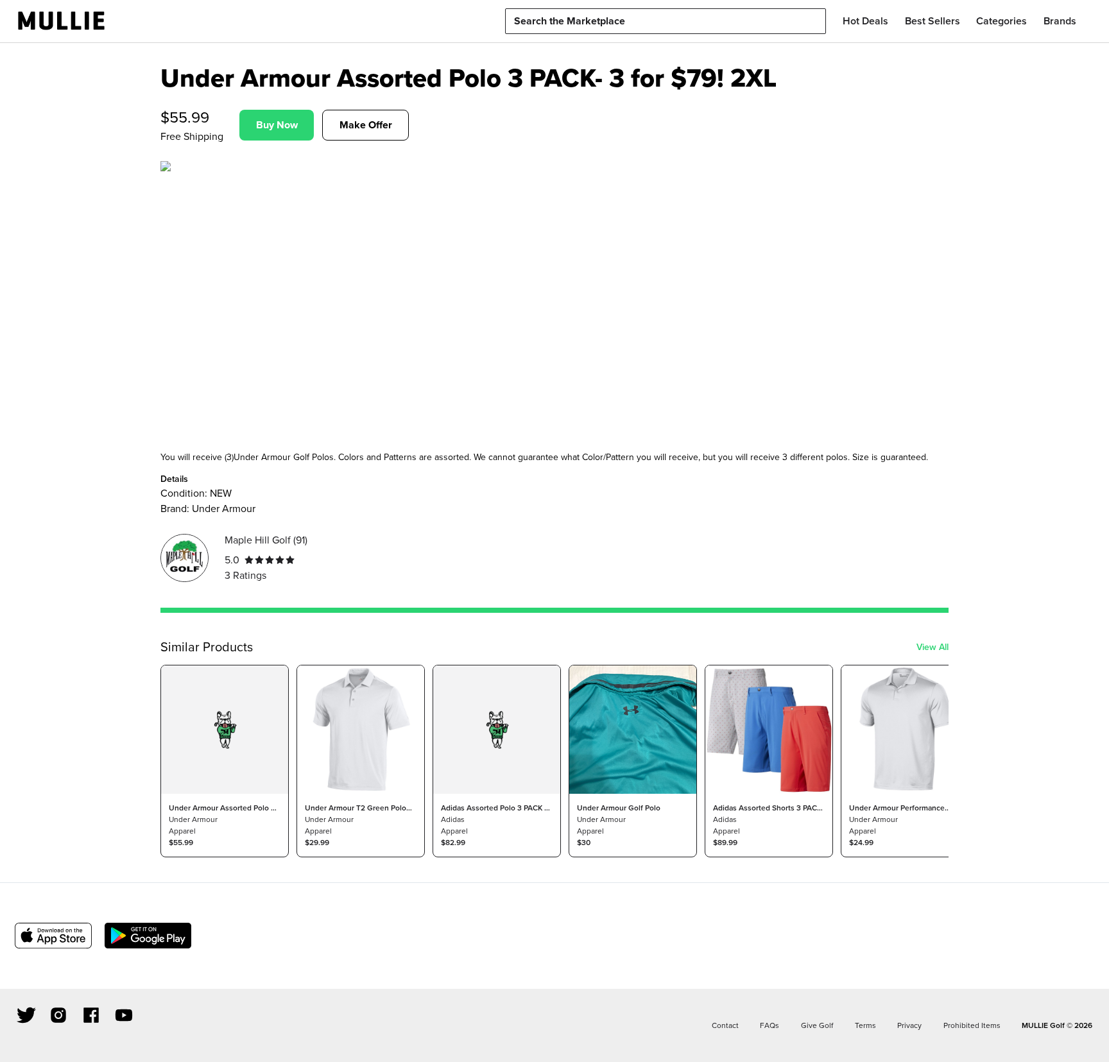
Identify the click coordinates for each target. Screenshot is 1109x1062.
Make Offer (366, 124)
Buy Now (277, 124)
